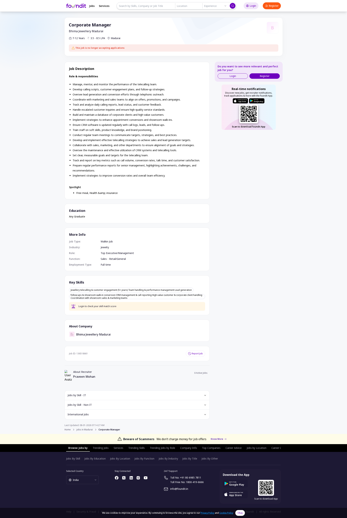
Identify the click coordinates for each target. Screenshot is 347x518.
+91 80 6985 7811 (190, 477)
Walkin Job (107, 241)
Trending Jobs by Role (162, 448)
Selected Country (74, 471)
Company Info (188, 448)
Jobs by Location (256, 448)
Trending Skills (136, 448)
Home (68, 429)
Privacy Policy (207, 512)
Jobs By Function (144, 458)
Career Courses (280, 448)
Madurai (115, 38)
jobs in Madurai (84, 429)
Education (77, 210)
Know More (217, 439)
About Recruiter (82, 372)
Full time (106, 264)
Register (274, 5)
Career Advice (234, 448)
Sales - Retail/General (113, 259)
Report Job (197, 353)
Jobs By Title (189, 458)
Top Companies (211, 448)
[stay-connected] (117, 478)
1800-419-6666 (195, 482)
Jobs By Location (120, 458)
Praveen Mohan (84, 377)
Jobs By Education (95, 458)
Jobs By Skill (73, 458)
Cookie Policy (226, 512)
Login (253, 5)
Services (104, 6)
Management (126, 253)
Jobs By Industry (168, 458)
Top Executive (109, 253)
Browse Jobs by (78, 448)
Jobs (92, 6)
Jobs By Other (210, 458)
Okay (240, 512)
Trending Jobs (101, 448)
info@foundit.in (179, 488)
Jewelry (105, 247)
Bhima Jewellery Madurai (86, 31)
